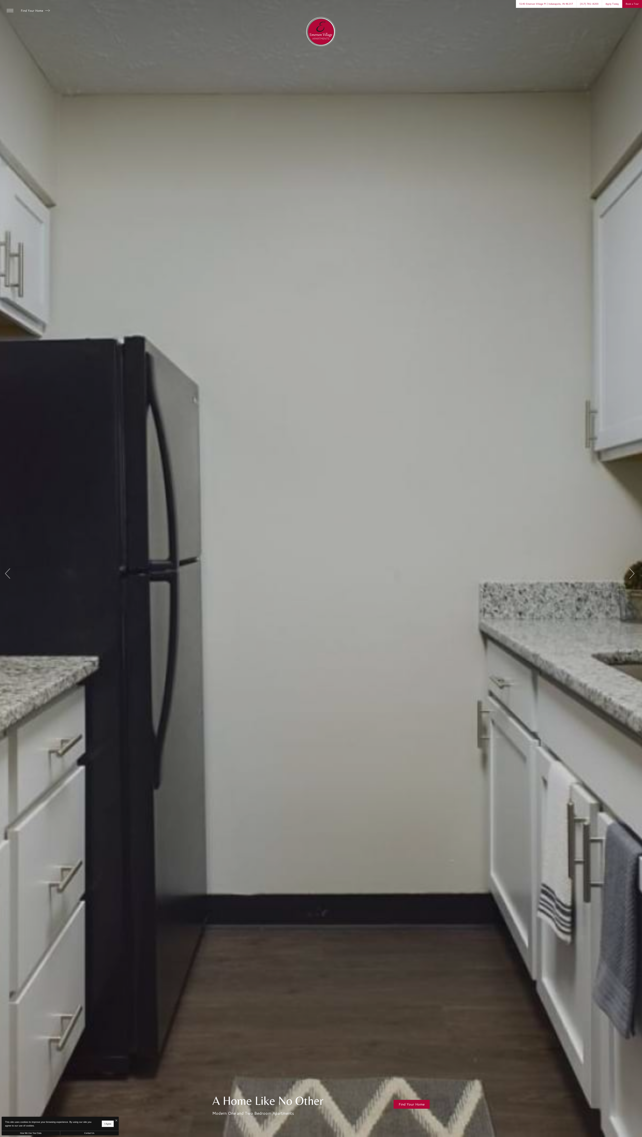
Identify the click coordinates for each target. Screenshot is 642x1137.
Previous (8, 573)
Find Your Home (32, 10)
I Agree (107, 1123)
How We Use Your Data (30, 1133)
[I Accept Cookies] (116, 1120)
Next (631, 573)
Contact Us (89, 1133)
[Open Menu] (10, 10)
